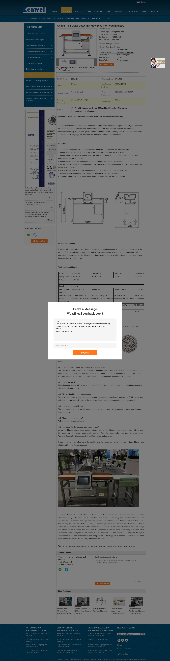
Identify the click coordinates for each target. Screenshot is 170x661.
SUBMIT (85, 352)
